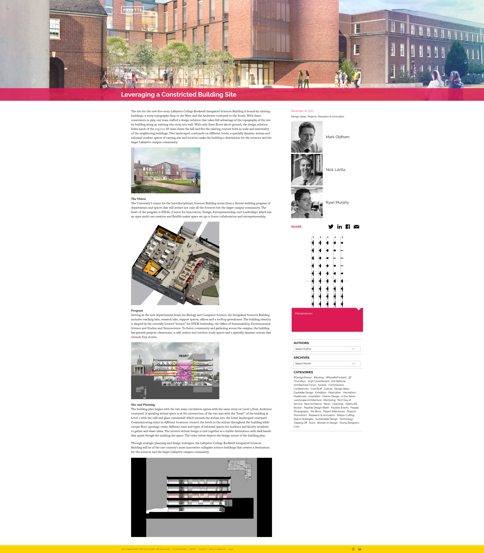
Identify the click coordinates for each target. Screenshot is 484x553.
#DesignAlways (303, 377)
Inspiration (314, 396)
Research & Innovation (331, 116)
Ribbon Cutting (345, 415)
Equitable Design (303, 392)
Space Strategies (303, 418)
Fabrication (334, 392)
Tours (312, 422)
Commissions (336, 384)
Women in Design (327, 422)
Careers (192, 549)
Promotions (300, 415)
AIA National (338, 381)
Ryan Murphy (337, 202)
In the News (348, 396)
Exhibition (320, 392)
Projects (312, 116)
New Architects (313, 403)
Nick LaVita (335, 169)
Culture (328, 388)
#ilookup (319, 377)
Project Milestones (334, 411)
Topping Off (300, 422)
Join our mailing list (217, 549)
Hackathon (349, 392)
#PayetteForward (336, 377)
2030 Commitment (318, 381)
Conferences (301, 388)
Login (230, 549)
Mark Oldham (338, 137)
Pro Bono (316, 411)
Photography (301, 411)
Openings (338, 403)
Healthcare (300, 396)
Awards (322, 384)
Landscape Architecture (308, 400)
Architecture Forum (305, 384)
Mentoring (329, 400)
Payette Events (340, 407)
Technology (346, 418)
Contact (202, 549)
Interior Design (330, 396)
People (355, 407)
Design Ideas (298, 116)
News (327, 403)
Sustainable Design (326, 418)
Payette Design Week (316, 407)
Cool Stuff (316, 388)
